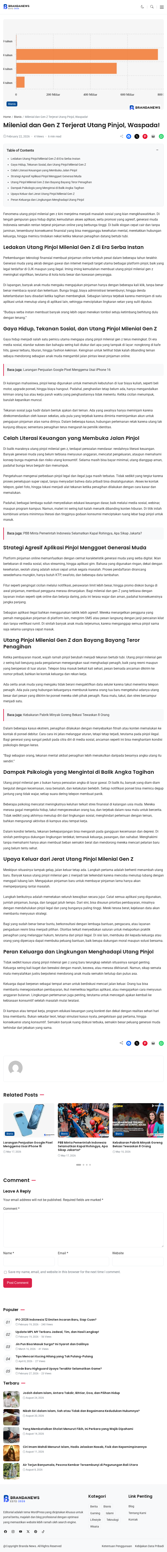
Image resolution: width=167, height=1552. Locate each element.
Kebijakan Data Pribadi (149, 1546)
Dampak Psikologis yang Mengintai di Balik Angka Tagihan (47, 188)
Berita (94, 1506)
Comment (11, 1209)
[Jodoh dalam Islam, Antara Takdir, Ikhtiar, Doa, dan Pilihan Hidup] (11, 1404)
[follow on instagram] (13, 1532)
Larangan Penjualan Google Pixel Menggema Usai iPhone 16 (67, 370)
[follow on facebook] (5, 1532)
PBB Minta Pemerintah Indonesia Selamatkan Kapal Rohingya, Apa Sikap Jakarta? (82, 533)
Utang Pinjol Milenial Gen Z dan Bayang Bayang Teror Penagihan (51, 182)
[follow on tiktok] (43, 1532)
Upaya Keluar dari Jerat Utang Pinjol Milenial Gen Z (43, 193)
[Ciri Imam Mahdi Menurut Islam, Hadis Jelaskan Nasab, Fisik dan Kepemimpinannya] (11, 1458)
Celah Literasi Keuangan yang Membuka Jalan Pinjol (44, 170)
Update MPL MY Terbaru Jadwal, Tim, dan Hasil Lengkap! (57, 1332)
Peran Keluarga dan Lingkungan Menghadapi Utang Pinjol (47, 199)
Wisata (94, 1526)
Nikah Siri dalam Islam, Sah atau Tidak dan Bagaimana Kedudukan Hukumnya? (81, 1411)
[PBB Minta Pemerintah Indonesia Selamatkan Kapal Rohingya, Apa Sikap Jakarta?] (83, 1134)
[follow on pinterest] (35, 1532)
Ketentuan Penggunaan (117, 1546)
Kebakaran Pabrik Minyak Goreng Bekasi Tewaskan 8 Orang (66, 715)
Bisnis (12, 104)
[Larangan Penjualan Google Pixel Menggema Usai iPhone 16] (28, 1134)
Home (7, 116)
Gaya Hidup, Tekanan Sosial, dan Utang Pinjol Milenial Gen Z (48, 164)
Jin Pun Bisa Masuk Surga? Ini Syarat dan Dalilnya (52, 1344)
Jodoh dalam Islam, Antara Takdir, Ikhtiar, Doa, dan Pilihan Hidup (71, 1393)
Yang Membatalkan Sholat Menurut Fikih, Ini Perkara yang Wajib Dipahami (78, 1429)
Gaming (95, 1513)
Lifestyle (95, 1519)
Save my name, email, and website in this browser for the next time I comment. (64, 1272)
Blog (131, 1506)
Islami (109, 1513)
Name (8, 1253)
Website (118, 1253)
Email (63, 1253)
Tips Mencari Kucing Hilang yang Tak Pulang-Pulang (54, 1356)
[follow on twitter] (28, 1532)
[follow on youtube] (20, 1532)
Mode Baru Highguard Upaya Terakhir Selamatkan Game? (58, 1369)
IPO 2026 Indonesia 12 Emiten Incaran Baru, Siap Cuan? (56, 1320)
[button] (142, 7)
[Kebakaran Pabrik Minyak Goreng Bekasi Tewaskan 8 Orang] (138, 1134)
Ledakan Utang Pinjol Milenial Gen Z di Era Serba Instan (45, 158)
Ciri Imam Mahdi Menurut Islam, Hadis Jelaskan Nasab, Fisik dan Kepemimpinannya (85, 1447)
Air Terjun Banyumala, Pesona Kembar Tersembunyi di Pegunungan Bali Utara (80, 1465)
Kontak (133, 1519)
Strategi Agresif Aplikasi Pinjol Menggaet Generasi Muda (46, 176)
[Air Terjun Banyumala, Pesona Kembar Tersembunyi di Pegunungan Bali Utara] (11, 1476)
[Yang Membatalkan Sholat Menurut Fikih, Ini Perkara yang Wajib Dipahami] (11, 1440)
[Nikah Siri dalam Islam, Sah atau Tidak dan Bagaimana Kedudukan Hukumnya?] (11, 1422)
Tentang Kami (137, 1513)
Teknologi (113, 1519)
